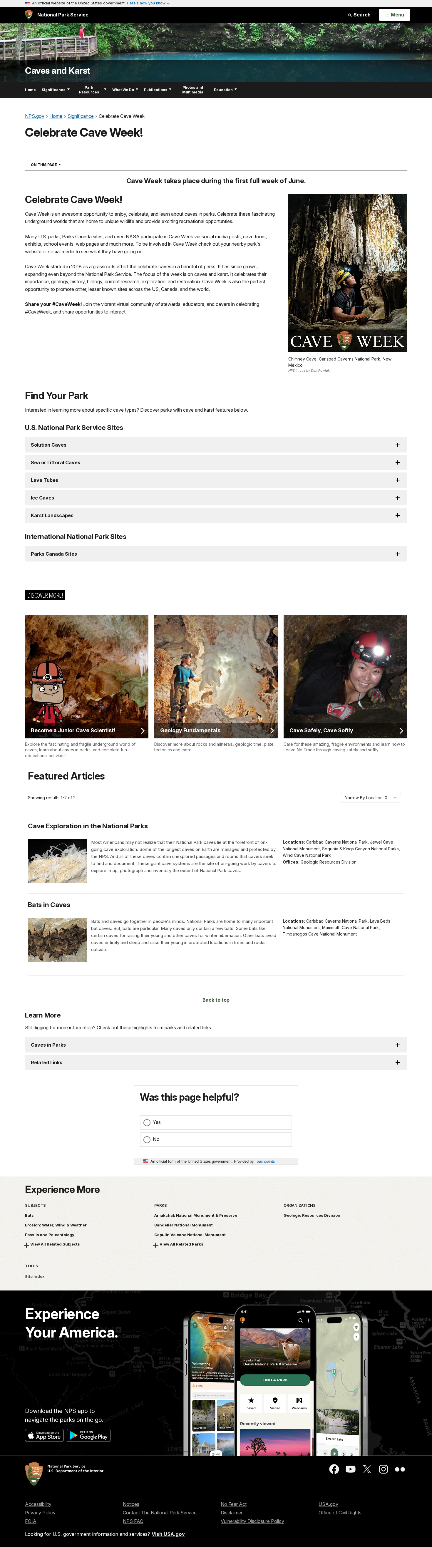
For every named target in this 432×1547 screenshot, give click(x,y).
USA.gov (328, 1504)
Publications (155, 90)
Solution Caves (48, 445)
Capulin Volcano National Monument (190, 1234)
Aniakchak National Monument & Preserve (195, 1215)
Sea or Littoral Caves (55, 462)
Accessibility (38, 1504)
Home (30, 90)
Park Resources (89, 89)
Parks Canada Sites (54, 554)
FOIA (30, 1521)
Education (223, 90)
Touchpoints (265, 1161)
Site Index (35, 1276)
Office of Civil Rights (340, 1513)
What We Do (123, 90)
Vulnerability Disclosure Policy (252, 1521)
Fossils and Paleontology (49, 1234)
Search (361, 15)
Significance (54, 90)
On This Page (56, 164)
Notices (131, 1504)
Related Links (46, 1062)
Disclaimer (231, 1513)
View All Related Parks (181, 1244)
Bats (29, 1215)
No (156, 1139)
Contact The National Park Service (160, 1513)
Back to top (216, 1000)
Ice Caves (42, 498)
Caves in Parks (48, 1045)
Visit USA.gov (168, 1534)
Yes (157, 1122)
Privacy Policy (40, 1513)
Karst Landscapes (52, 515)
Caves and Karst (57, 71)
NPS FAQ (133, 1521)
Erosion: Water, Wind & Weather (56, 1225)
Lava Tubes (44, 480)
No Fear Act (234, 1504)
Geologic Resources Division (312, 1215)
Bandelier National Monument (183, 1225)
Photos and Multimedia (192, 89)
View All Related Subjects (55, 1244)
